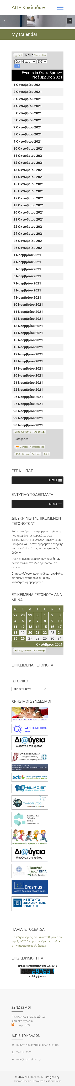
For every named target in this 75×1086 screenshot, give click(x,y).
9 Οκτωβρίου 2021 (27, 141)
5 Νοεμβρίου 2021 (27, 269)
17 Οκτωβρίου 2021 (28, 198)
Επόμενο (38, 432)
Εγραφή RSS (22, 1025)
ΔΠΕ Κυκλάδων (28, 7)
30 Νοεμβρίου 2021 (28, 425)
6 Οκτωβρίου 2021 (27, 120)
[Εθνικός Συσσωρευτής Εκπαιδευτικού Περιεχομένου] (30, 797)
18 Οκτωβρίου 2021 (28, 205)
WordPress (54, 1081)
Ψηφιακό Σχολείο (22, 1020)
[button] (4, 21)
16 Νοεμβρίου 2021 (28, 347)
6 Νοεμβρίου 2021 (27, 276)
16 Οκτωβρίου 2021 (28, 191)
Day (44, 55)
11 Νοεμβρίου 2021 (28, 312)
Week (37, 55)
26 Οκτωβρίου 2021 (28, 248)
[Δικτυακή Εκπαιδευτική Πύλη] (30, 786)
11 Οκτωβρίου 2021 (28, 156)
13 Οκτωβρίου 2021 (28, 170)
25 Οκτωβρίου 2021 (28, 241)
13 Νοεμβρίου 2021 (28, 326)
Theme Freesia (22, 1081)
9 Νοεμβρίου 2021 (27, 297)
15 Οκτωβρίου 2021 (28, 184)
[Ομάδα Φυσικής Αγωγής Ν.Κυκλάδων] (30, 831)
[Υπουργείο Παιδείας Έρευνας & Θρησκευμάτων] (30, 754)
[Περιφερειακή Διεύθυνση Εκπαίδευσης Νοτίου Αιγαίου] (30, 766)
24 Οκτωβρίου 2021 (28, 234)
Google (25, 454)
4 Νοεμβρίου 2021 (27, 262)
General (24, 447)
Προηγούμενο (23, 432)
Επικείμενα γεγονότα (32, 665)
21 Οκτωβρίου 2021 (28, 219)
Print (47, 454)
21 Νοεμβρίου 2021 (28, 383)
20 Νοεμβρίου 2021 (28, 375)
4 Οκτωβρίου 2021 (27, 106)
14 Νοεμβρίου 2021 (28, 333)
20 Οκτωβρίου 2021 (28, 212)
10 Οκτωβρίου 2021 (28, 148)
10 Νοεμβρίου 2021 (28, 304)
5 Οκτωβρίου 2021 (27, 113)
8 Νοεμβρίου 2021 (27, 290)
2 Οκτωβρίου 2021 (27, 92)
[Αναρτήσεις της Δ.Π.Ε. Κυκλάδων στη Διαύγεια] (30, 737)
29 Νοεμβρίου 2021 (28, 418)
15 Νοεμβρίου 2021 (28, 340)
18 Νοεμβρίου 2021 (28, 361)
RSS (18, 454)
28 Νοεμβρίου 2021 (28, 411)
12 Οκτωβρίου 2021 (28, 163)
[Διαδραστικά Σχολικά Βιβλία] (30, 814)
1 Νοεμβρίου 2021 (27, 255)
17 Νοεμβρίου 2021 (28, 354)
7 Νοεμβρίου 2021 (27, 283)
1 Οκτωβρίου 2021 (27, 85)
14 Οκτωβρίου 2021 (28, 177)
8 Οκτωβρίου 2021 (27, 134)
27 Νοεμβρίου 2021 (28, 404)
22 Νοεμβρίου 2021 (28, 390)
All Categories (37, 447)
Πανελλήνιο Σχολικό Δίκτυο (29, 1016)
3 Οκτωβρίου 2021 (27, 99)
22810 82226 (24, 1052)
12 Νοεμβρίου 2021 (28, 319)
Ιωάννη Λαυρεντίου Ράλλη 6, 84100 (37, 1044)
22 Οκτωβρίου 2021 (28, 227)
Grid (20, 55)
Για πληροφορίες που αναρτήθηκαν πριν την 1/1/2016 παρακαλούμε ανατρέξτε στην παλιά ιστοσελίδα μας (37, 941)
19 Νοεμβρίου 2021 (28, 368)
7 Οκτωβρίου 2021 (27, 127)
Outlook (36, 454)
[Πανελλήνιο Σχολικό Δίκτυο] (30, 775)
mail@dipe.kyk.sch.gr (28, 1059)
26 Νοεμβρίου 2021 (28, 397)
